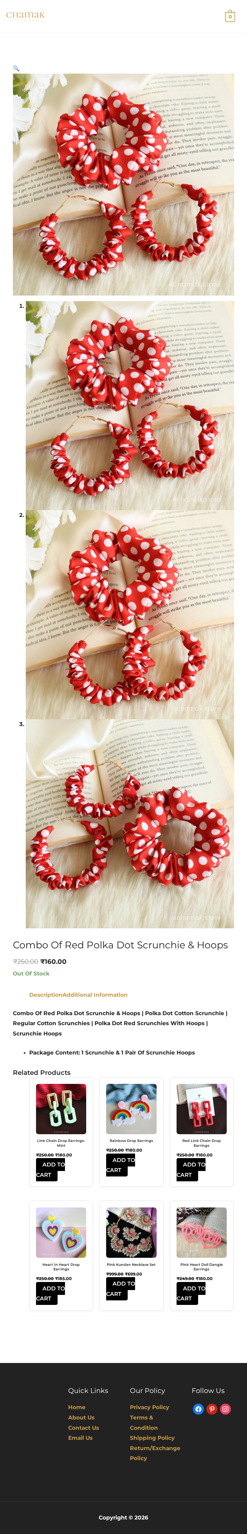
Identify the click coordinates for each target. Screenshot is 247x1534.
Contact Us (83, 1428)
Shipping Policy (152, 1438)
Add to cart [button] (50, 1169)
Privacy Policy (149, 1407)
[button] (16, 68)
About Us (81, 1417)
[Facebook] (198, 1409)
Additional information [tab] (95, 995)
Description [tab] (45, 995)
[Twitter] (211, 1409)
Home (77, 1407)
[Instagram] (225, 1409)
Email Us (80, 1438)
